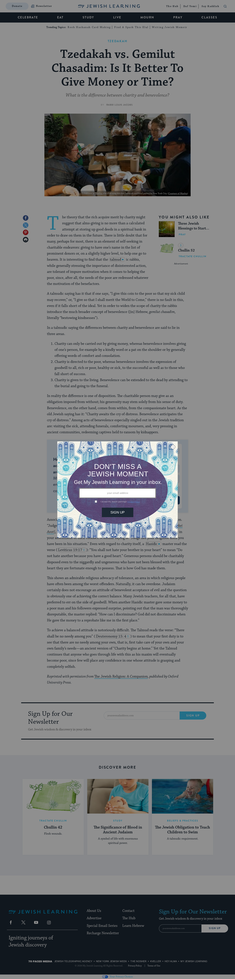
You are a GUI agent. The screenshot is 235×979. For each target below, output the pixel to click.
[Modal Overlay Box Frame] (117, 489)
